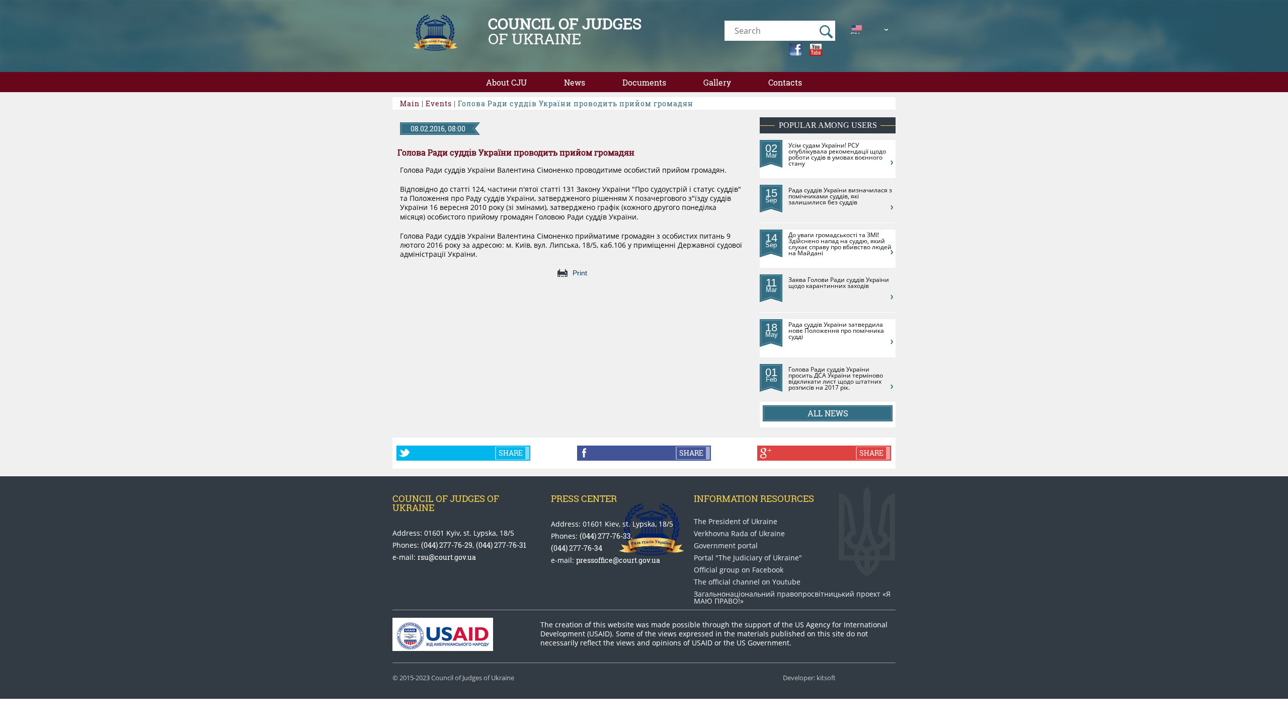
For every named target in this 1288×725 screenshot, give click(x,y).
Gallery (717, 82)
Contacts (785, 82)
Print (580, 273)
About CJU (506, 82)
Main (410, 103)
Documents (644, 82)
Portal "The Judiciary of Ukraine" (748, 557)
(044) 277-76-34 (576, 548)
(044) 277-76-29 (446, 545)
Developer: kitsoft (809, 678)
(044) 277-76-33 (605, 536)
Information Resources (754, 498)
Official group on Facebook (738, 569)
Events (439, 103)
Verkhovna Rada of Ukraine (739, 533)
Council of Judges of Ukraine (445, 503)
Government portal (726, 545)
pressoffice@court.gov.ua (618, 560)
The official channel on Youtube (747, 582)
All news (828, 413)
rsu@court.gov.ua (447, 557)
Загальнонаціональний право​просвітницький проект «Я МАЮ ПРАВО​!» (792, 598)
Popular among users (828, 125)
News (574, 82)
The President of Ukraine (735, 521)
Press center (584, 498)
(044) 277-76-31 (501, 545)
